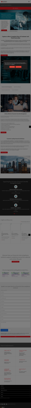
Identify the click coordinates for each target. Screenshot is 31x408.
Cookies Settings (12, 66)
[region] (15, 65)
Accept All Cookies (18, 66)
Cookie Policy (13, 64)
